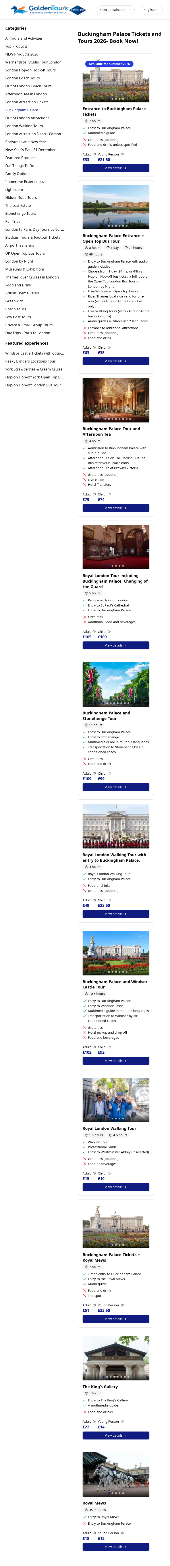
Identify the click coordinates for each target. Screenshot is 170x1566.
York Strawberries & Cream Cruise (33, 369)
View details (114, 168)
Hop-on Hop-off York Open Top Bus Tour (35, 377)
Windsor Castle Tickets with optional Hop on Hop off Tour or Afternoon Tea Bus (35, 353)
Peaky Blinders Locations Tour (30, 361)
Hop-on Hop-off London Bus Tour (33, 385)
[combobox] (151, 9)
